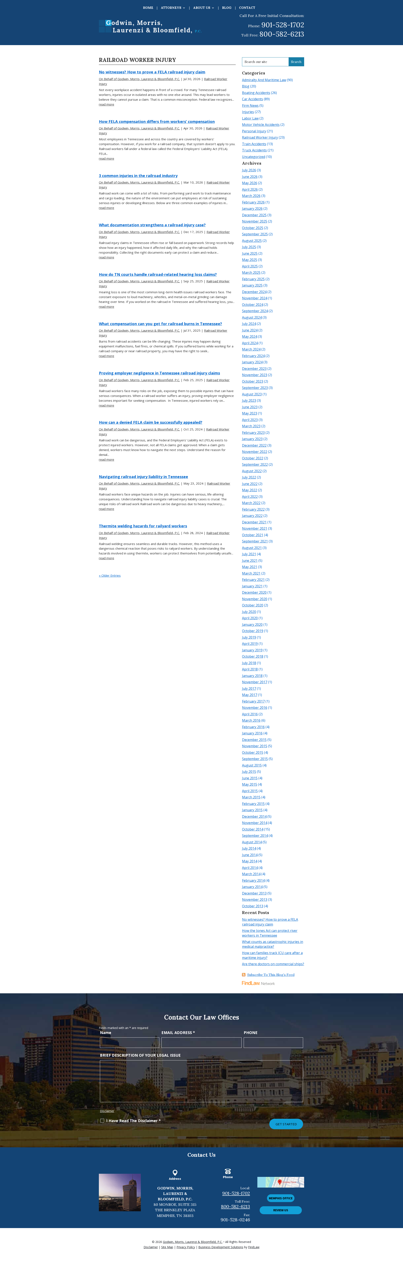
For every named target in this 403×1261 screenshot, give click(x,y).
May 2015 (249, 784)
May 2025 (249, 259)
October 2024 (252, 304)
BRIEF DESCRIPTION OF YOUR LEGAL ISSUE (140, 1055)
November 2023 (254, 375)
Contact (247, 8)
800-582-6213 (281, 34)
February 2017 (253, 701)
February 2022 (253, 509)
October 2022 (252, 458)
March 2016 (251, 720)
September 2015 (255, 758)
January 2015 (252, 810)
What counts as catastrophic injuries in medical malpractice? (272, 944)
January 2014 (252, 886)
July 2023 (249, 400)
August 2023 (252, 394)
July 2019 (249, 637)
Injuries (248, 112)
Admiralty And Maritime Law (264, 80)
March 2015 (251, 797)
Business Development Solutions (220, 1247)
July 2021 (249, 554)
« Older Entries (110, 575)
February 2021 (253, 579)
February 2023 (253, 432)
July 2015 (249, 771)
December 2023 (254, 368)
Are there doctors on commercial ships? (273, 964)
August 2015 (252, 765)
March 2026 (251, 195)
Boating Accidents (256, 92)
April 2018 (250, 669)
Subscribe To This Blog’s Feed (270, 975)
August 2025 (252, 240)
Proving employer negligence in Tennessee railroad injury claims (159, 373)
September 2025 (255, 234)
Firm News (250, 105)
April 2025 (250, 266)
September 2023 (255, 387)
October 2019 (252, 631)
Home (148, 8)
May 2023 (249, 413)
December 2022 (254, 445)
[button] (399, 1230)
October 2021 (252, 535)
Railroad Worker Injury (260, 137)
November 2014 (254, 822)
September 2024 (255, 311)
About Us (201, 8)
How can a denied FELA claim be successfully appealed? (150, 422)
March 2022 (251, 503)
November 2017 (254, 682)
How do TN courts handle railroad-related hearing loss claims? (158, 274)
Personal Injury (254, 131)
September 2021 (255, 541)
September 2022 (255, 464)
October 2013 (252, 906)
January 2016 (252, 733)
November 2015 (254, 746)
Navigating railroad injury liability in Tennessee (143, 476)
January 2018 (252, 675)
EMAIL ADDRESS (178, 1032)
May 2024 (249, 336)
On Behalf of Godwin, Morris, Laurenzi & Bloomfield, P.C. (139, 79)
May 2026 (249, 183)
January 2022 (252, 515)
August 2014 (252, 842)
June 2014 (250, 855)
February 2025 (253, 279)
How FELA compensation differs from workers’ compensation (157, 121)
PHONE (251, 1032)
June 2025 (250, 253)
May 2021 (249, 567)
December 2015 (254, 739)
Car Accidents (252, 99)
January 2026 (252, 208)
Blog (227, 8)
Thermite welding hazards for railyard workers (143, 525)
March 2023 (251, 426)
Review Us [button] (280, 1210)
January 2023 (252, 439)
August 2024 (252, 317)
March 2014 (251, 874)
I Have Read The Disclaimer (133, 1121)
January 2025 (252, 285)
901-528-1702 (282, 24)
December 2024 (254, 291)
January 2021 (252, 586)
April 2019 (250, 643)
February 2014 (253, 880)
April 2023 (250, 419)
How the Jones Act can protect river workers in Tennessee (269, 933)
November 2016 (254, 707)
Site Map (167, 1247)
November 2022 (254, 451)
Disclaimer (107, 1111)
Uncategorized (253, 156)
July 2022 (249, 477)
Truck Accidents (254, 150)
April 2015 (250, 791)
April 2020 (250, 618)
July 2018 (249, 663)
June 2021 (250, 560)
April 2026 (250, 189)
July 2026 (249, 170)
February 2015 (253, 803)
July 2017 (249, 688)
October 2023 (252, 381)
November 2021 (254, 528)
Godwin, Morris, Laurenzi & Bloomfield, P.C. (192, 1242)
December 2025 (254, 215)
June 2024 (250, 330)
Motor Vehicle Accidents (261, 124)
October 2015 (252, 752)
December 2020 (254, 592)
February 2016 (253, 727)
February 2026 (253, 202)
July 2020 (249, 611)
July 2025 (249, 247)
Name (105, 1032)
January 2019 (252, 650)
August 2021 (252, 547)
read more (106, 104)
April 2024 (250, 343)
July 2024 (249, 323)
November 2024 (254, 298)
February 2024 (253, 355)
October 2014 (252, 829)
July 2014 (249, 848)
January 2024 (252, 362)
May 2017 (249, 694)
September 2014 (255, 835)
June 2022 (250, 483)
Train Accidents (254, 144)
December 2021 (254, 522)
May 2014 (249, 861)
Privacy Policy (186, 1247)
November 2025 (254, 221)
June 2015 (250, 778)
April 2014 (250, 867)
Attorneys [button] (171, 8)
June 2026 (250, 176)
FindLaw (253, 1247)
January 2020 (252, 624)
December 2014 (254, 816)
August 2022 (252, 471)
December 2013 (254, 893)
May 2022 (249, 490)
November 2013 (254, 899)
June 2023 (250, 407)
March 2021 (251, 573)
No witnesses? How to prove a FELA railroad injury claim (152, 71)
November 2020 (254, 599)
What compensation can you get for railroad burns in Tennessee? (160, 323)
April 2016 (250, 714)
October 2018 (252, 656)
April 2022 (250, 496)
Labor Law (250, 118)
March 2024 (251, 349)
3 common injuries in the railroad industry (138, 175)
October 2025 (252, 228)
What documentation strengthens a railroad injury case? (152, 224)
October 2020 (252, 605)
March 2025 (251, 272)
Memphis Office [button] (281, 1198)
